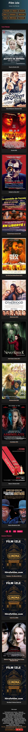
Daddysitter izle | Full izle (20, 719)
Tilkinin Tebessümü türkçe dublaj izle (14, 714)
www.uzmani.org (22, 726)
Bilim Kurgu (13, 17)
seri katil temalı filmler (19, 718)
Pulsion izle (7, 721)
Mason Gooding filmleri (8, 723)
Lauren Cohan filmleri (8, 718)
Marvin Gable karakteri (7, 719)
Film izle (14, 2)
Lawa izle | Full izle (18, 717)
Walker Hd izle (8, 717)
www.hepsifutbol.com (10, 729)
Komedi (22, 10)
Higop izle (20, 712)
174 (14, 531)
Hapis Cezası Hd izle (14, 724)
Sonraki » (20, 531)
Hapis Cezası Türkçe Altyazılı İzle (14, 725)
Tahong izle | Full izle (20, 723)
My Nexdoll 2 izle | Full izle (11, 712)
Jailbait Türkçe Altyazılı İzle (17, 721)
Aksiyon (15, 10)
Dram (5, 17)
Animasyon (13, 14)
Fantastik (21, 17)
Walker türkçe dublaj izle (20, 720)
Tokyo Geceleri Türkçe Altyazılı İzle (14, 715)
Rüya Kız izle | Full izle (8, 713)
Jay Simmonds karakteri (7, 720)
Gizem (5, 14)
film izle (3, 726)
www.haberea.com (9, 728)
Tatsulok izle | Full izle (20, 713)
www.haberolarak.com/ (11, 726)
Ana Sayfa (6, 10)
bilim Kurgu (22, 14)
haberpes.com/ (18, 728)
